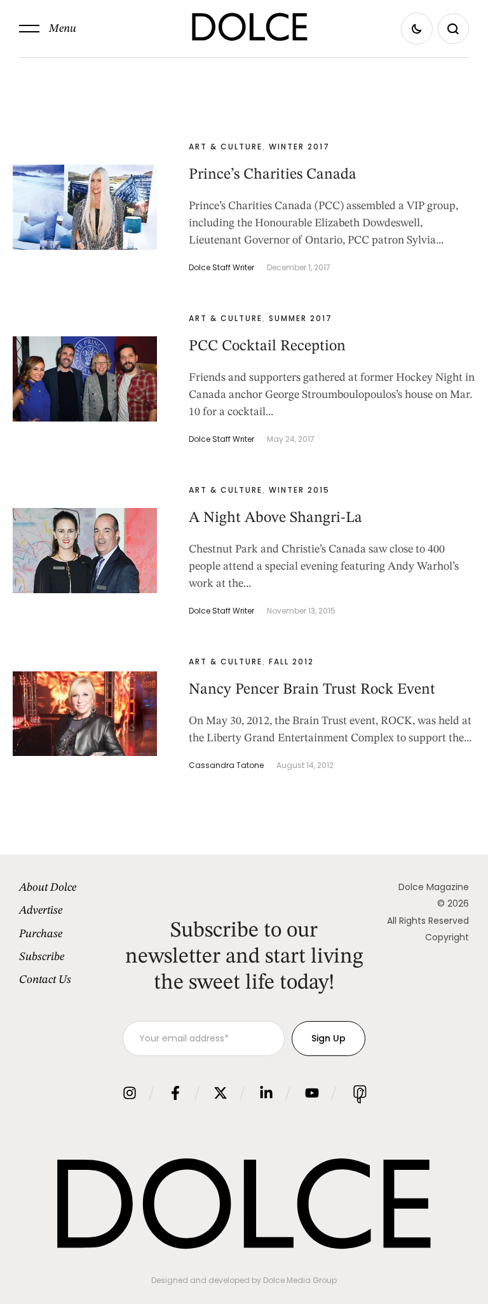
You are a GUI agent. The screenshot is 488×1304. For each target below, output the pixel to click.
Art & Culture (225, 146)
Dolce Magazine (433, 887)
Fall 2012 (291, 661)
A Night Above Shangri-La (275, 518)
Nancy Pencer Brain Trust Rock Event (312, 689)
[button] (47, 28)
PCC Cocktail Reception (267, 346)
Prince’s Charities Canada (272, 174)
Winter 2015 (299, 489)
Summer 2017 (300, 318)
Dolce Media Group (300, 1280)
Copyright (447, 937)
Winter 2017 (299, 146)
